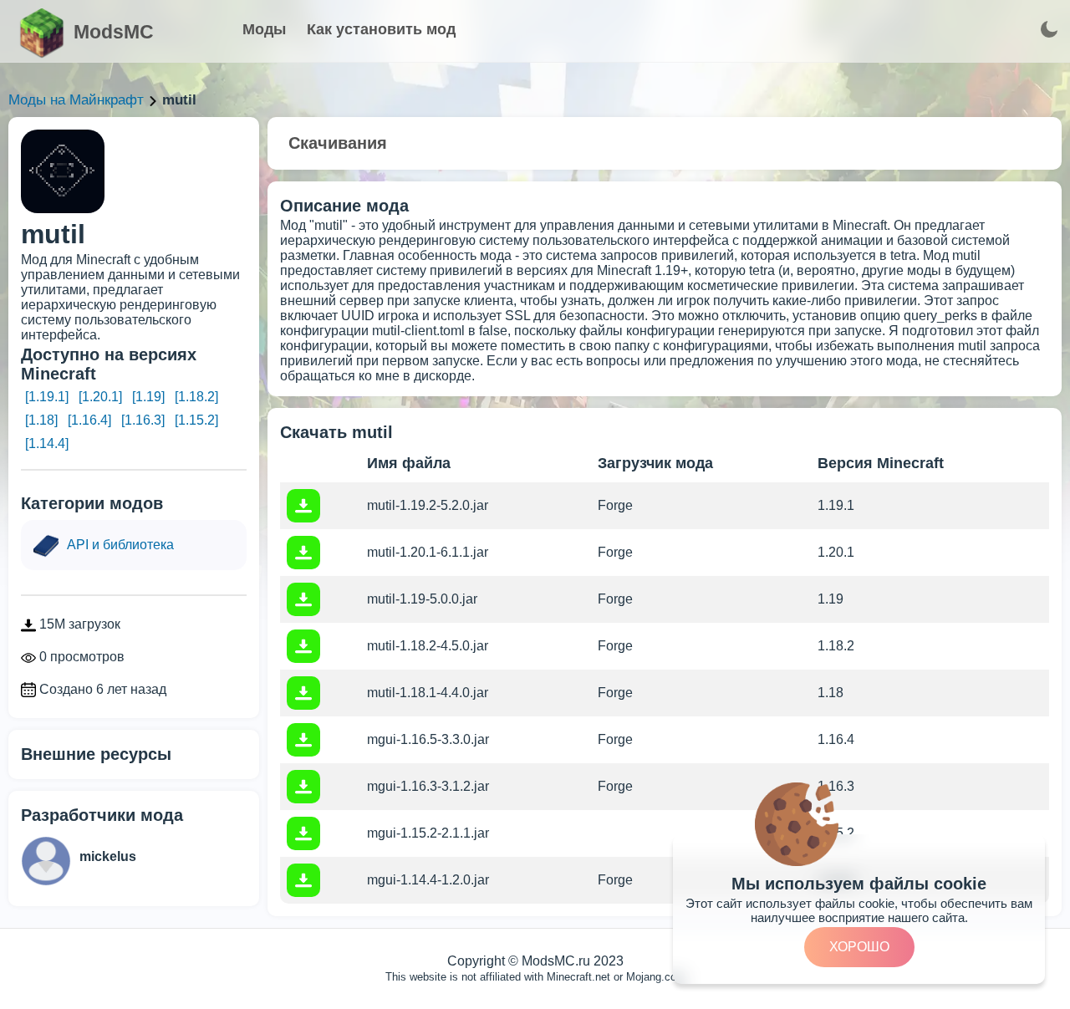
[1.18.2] (196, 397)
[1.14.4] (47, 443)
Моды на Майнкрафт (76, 100)
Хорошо (859, 947)
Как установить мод (381, 29)
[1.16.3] (143, 420)
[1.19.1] (47, 397)
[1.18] (41, 420)
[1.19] (148, 397)
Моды (264, 29)
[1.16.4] (89, 420)
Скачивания (337, 143)
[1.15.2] (196, 420)
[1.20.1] (100, 397)
